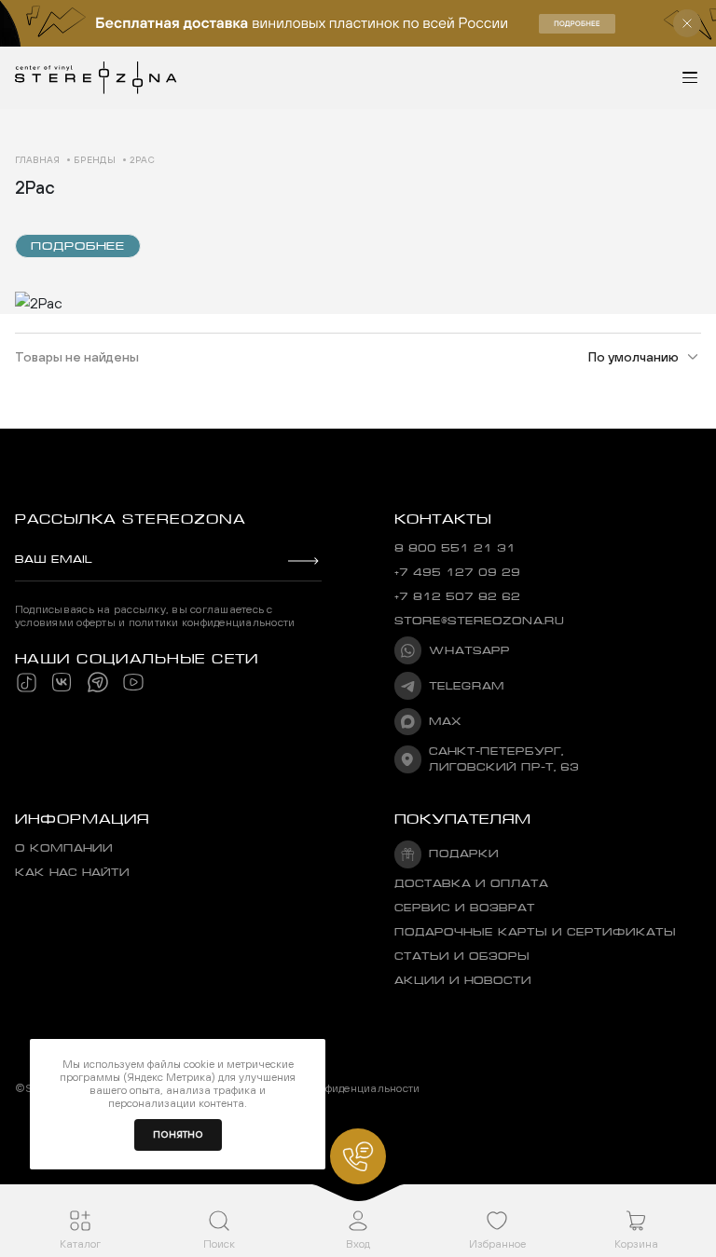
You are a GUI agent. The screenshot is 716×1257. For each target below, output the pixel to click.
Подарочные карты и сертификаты (535, 932)
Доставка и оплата (471, 884)
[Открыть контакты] (358, 1156)
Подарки (464, 854)
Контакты (442, 519)
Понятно (178, 1134)
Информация (82, 819)
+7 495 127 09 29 (457, 572)
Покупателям (462, 819)
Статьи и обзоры (462, 956)
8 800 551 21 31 (455, 548)
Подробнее (78, 246)
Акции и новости (462, 981)
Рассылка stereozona (130, 519)
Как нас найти (72, 873)
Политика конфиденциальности (336, 1088)
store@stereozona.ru (479, 621)
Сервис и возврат (464, 908)
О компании (64, 848)
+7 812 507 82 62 (457, 597)
